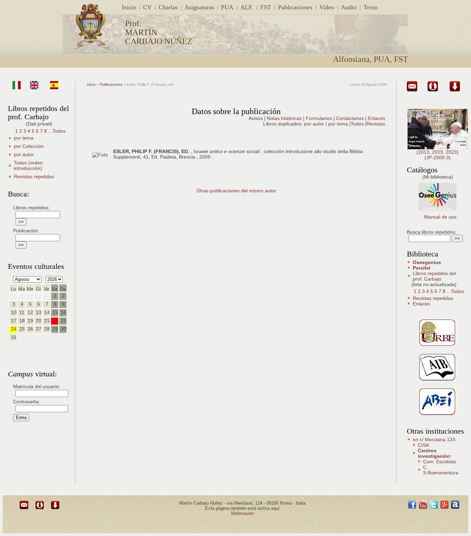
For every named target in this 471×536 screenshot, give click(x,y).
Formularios (319, 118)
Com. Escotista (439, 461)
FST (265, 7)
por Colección (29, 146)
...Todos (57, 131)
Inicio (129, 7)
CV (147, 7)
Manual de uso (440, 217)
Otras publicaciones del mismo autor (236, 190)
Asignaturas (199, 7)
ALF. (246, 7)
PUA (227, 7)
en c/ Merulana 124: (435, 439)
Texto (370, 7)
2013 (423, 152)
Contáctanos (350, 118)
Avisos (256, 118)
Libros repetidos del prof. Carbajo (434, 276)
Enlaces (376, 118)
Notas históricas (284, 118)
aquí (275, 508)
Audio (349, 7)
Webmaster (242, 513)
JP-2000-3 (437, 157)
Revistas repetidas (34, 176)
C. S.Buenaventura (440, 469)
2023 (451, 152)
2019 (437, 152)
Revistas (376, 124)
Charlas (168, 7)
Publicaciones (295, 7)
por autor (24, 154)
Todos (358, 124)
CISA (423, 445)
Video (326, 7)
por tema (23, 138)
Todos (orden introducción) (28, 165)
